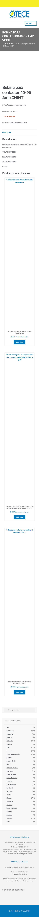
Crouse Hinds (11, 761)
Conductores (10, 751)
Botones (9, 737)
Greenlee (9, 781)
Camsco (9, 744)
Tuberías (9, 818)
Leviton (8, 794)
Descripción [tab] (6, 132)
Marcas (11, 44)
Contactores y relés (20, 122)
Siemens (9, 805)
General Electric (11, 778)
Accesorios (10, 731)
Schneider (9, 801)
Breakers (9, 741)
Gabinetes (9, 771)
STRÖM (9, 811)
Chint (17, 44)
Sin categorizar (11, 808)
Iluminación (10, 788)
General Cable (11, 774)
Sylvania (9, 815)
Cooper (9, 757)
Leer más (19, 342)
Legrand (9, 791)
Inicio (6, 44)
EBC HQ (9, 764)
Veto (8, 821)
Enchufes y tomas (12, 768)
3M (7, 727)
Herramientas (11, 784)
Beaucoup (9, 734)
